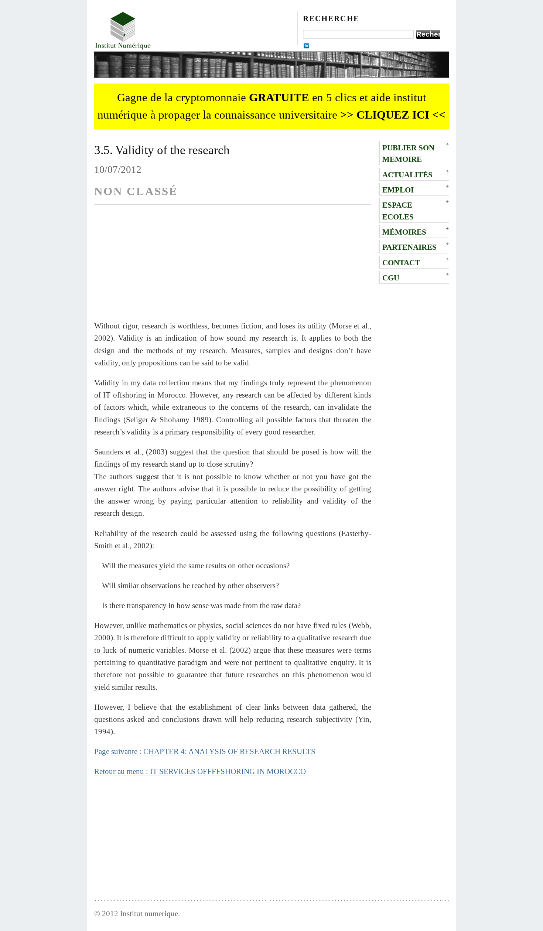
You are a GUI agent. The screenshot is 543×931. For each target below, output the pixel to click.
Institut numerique (149, 913)
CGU (390, 277)
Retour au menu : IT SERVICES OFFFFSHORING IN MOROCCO (200, 771)
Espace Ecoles (398, 211)
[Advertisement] (232, 268)
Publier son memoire (408, 153)
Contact (401, 262)
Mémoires (404, 232)
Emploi (398, 189)
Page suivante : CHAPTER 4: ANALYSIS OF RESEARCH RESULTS (204, 751)
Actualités (407, 174)
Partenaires (409, 247)
